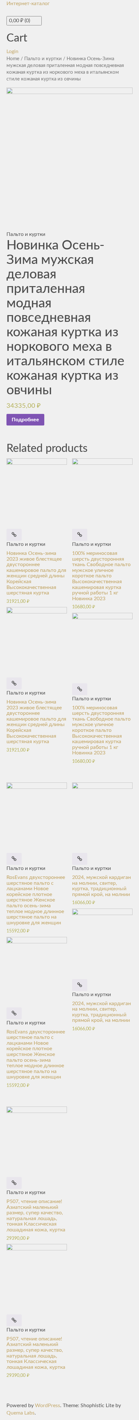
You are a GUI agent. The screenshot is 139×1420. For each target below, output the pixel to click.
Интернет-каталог (28, 3)
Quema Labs (20, 1412)
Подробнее (25, 419)
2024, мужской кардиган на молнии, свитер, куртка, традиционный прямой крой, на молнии (101, 886)
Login (12, 51)
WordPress (47, 1405)
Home (12, 58)
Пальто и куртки (43, 58)
